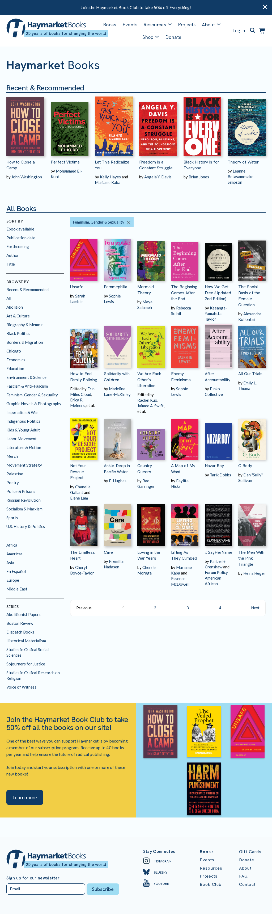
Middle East (16, 588)
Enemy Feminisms (181, 376)
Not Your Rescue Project (78, 471)
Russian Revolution (23, 500)
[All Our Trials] (252, 345)
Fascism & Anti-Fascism (27, 386)
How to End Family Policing (83, 376)
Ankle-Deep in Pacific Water (117, 468)
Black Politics (18, 333)
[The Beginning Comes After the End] (184, 258)
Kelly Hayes (110, 176)
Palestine (14, 473)
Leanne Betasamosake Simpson (240, 177)
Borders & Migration (24, 342)
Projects (187, 25)
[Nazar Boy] (218, 437)
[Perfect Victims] (70, 124)
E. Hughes (117, 480)
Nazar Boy (214, 465)
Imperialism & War (22, 412)
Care (108, 552)
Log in (239, 30)
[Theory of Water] (247, 124)
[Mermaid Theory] (151, 258)
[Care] (117, 523)
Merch (12, 456)
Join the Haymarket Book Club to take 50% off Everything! (136, 7)
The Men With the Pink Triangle (251, 558)
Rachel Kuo (147, 400)
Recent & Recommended (27, 289)
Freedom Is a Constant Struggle (156, 165)
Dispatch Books (20, 632)
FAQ (243, 876)
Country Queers (144, 468)
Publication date (20, 237)
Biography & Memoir (24, 324)
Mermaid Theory (145, 289)
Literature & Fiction (23, 447)
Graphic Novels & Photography (33, 403)
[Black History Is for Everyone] (203, 124)
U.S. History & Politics (25, 526)
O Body (245, 465)
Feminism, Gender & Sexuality (32, 394)
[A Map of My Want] (184, 437)
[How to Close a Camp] (25, 124)
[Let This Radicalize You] (114, 124)
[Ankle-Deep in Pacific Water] (117, 437)
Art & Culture (18, 315)
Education (15, 368)
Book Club (211, 884)
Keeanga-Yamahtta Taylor (216, 313)
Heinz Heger (254, 573)
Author (12, 255)
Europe (12, 580)
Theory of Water (243, 162)
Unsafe (76, 287)
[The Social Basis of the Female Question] (252, 258)
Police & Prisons (20, 491)
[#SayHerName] (218, 523)
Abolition (14, 307)
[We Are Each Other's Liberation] (151, 345)
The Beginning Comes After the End (184, 292)
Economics (15, 359)
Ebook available (20, 229)
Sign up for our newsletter (33, 878)
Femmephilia (115, 287)
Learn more (25, 797)
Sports (12, 517)
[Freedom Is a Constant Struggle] (158, 124)
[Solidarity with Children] (117, 345)
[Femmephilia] (117, 258)
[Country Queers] (151, 437)
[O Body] (252, 437)
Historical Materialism (26, 640)
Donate (173, 37)
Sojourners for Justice (25, 663)
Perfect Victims (65, 162)
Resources (155, 25)
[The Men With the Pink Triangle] (252, 523)
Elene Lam (79, 498)
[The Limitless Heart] (83, 523)
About (245, 868)
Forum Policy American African (216, 578)
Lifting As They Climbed (184, 555)
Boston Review (19, 623)
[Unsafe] (83, 258)
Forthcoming (17, 246)
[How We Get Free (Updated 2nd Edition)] (218, 258)
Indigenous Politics (23, 421)
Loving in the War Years (148, 555)
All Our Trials (250, 373)
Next (255, 608)
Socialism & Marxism (24, 508)
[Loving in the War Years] (151, 523)
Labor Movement (21, 438)
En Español (16, 571)
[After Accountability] (218, 345)
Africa (11, 545)
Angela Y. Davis (158, 176)
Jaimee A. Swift (150, 405)
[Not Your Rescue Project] (83, 437)
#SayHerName (218, 552)
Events (130, 25)
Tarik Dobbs (220, 474)
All (8, 298)
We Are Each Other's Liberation (149, 379)
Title (10, 264)
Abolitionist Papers (23, 614)
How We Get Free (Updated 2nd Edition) (218, 292)
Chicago (13, 351)
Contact (247, 884)
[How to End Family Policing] (83, 345)
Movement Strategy (24, 465)
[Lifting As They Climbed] (184, 523)
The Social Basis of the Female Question (249, 295)
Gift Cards (250, 851)
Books (109, 25)
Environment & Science (26, 377)
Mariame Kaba (107, 182)
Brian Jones (199, 176)
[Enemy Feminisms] (184, 345)
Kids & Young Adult (23, 429)
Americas (14, 553)
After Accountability (217, 376)
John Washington (26, 176)
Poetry (12, 482)
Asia (10, 562)
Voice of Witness (21, 687)
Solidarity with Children (117, 376)
